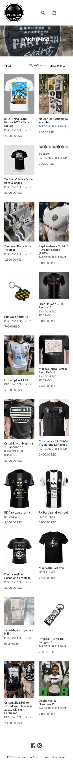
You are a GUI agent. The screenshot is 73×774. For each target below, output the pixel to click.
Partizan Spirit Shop (28, 757)
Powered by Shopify (55, 757)
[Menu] (65, 13)
